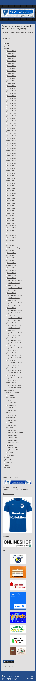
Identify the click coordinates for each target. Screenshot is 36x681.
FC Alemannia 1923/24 (15, 355)
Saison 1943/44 (11, 253)
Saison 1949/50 (11, 238)
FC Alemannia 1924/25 (15, 348)
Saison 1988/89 (11, 140)
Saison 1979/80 (11, 163)
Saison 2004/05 (11, 101)
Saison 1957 (10, 218)
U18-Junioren (11, 417)
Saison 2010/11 (11, 86)
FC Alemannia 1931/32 (15, 295)
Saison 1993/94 (11, 128)
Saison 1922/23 (11, 360)
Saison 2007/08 (11, 93)
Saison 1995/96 (11, 123)
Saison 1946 (10, 245)
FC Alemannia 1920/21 (15, 378)
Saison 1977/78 (11, 168)
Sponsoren (8, 462)
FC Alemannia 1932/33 (15, 288)
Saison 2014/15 (11, 76)
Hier (5, 489)
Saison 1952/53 (11, 230)
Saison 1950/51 (11, 235)
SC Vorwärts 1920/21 (15, 380)
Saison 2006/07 (11, 96)
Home (7, 43)
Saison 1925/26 (11, 338)
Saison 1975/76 (11, 173)
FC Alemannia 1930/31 (15, 303)
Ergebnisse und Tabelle (16, 432)
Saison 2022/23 (11, 56)
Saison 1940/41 (11, 260)
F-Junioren (10, 452)
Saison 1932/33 (11, 285)
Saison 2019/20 (11, 63)
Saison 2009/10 (11, 88)
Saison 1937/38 (11, 268)
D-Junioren (10, 427)
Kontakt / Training (14, 442)
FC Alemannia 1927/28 (15, 325)
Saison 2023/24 (11, 53)
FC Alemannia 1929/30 (15, 310)
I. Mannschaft (11, 397)
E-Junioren (10, 445)
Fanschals (8, 460)
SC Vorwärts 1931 (14, 298)
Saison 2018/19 (11, 66)
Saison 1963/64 (11, 203)
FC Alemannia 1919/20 (15, 385)
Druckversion (8, 676)
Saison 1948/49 (11, 240)
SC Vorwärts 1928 (14, 320)
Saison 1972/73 (11, 180)
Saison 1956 (10, 220)
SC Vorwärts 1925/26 (15, 343)
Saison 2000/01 (11, 111)
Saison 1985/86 (11, 148)
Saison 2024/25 (11, 51)
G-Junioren (10, 455)
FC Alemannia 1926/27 (15, 333)
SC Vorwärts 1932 (14, 290)
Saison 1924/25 (11, 345)
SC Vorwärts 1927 (14, 328)
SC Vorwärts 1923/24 (15, 358)
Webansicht (30, 678)
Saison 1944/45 (11, 250)
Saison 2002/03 (11, 106)
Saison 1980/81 (11, 160)
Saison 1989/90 (11, 138)
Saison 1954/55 (11, 225)
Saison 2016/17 (11, 71)
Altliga (9, 412)
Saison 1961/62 (11, 208)
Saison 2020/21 (11, 61)
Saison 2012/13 (11, 81)
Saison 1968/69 (11, 190)
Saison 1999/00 (11, 113)
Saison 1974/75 (11, 175)
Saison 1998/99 (11, 116)
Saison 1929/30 (11, 308)
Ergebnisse (12, 402)
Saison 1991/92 (11, 133)
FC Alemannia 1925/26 (15, 340)
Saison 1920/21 (11, 375)
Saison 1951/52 (11, 233)
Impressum (8, 467)
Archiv (7, 48)
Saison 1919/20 (11, 382)
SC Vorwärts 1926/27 (15, 335)
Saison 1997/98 (11, 118)
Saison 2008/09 (11, 91)
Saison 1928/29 (11, 315)
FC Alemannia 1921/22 (15, 370)
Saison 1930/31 (11, 300)
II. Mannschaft (11, 405)
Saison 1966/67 (11, 195)
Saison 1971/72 (11, 183)
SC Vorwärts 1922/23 (15, 365)
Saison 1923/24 (11, 353)
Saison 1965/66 (11, 198)
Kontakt (7, 465)
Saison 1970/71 (11, 185)
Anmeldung (10, 395)
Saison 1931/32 (11, 293)
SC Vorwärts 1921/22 (15, 372)
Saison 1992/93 (11, 130)
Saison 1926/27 (11, 330)
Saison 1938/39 (11, 265)
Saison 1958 (10, 215)
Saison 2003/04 (11, 103)
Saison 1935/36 (11, 273)
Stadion (7, 457)
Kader (11, 400)
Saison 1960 (10, 210)
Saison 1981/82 (11, 158)
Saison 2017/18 (11, 68)
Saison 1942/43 (11, 255)
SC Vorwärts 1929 (14, 313)
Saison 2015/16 (11, 73)
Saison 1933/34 (11, 278)
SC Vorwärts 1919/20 (15, 387)
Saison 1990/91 (11, 135)
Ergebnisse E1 (13, 447)
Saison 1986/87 (11, 145)
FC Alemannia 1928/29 (15, 318)
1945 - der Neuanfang (13, 248)
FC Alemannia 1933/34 (15, 280)
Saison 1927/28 (11, 323)
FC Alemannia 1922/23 (15, 362)
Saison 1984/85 (11, 150)
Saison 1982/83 (11, 155)
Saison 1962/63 (11, 205)
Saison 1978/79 (11, 165)
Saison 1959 (10, 213)
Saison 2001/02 (11, 108)
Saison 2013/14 (11, 78)
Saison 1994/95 (11, 125)
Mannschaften (9, 390)
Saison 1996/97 (11, 121)
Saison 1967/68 (11, 193)
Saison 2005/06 (11, 98)
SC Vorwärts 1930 (14, 305)
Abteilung (8, 46)
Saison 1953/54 (11, 228)
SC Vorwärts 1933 (14, 283)
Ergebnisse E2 (13, 450)
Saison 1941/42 (11, 258)
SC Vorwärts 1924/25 (15, 350)
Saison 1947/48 (11, 243)
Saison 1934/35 (11, 275)
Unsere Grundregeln (13, 392)
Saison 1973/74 (11, 178)
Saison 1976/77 (11, 170)
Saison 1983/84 (11, 153)
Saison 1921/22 (11, 368)
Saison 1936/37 (11, 270)
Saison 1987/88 (11, 143)
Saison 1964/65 (11, 200)
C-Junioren (10, 422)
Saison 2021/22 (11, 58)
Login (32, 676)
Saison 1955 (10, 223)
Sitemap (16, 676)
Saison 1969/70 (11, 188)
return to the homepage (26, 32)
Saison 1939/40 (11, 263)
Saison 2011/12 (11, 83)
